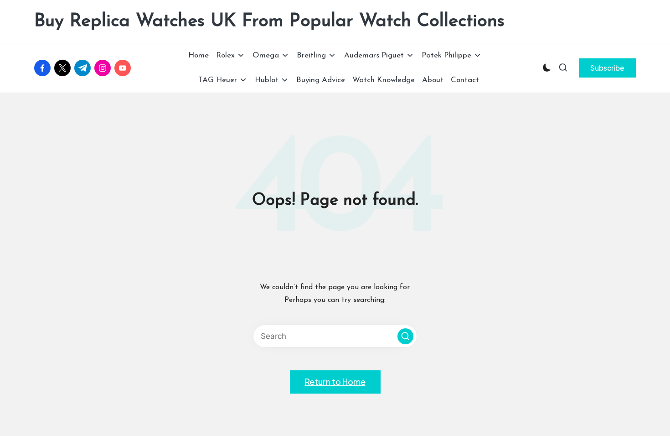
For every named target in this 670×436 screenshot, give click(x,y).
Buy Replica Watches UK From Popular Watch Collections (269, 21)
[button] (607, 68)
